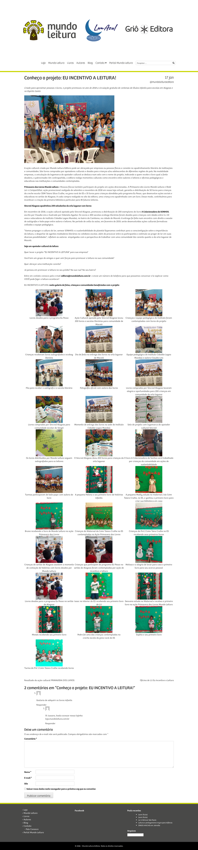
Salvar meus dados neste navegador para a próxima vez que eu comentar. (61, 788)
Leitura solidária (97, 674)
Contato (100, 62)
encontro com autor (64, 674)
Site (26, 783)
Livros (70, 62)
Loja (43, 62)
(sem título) (142, 814)
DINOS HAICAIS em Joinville (149, 825)
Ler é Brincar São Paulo (147, 820)
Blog (90, 62)
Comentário (30, 738)
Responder (41, 704)
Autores (80, 62)
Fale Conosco (32, 829)
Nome (27, 771)
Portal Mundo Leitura (121, 62)
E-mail (28, 777)
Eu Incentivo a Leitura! (81, 674)
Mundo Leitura (56, 62)
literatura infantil (111, 674)
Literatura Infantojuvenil (128, 674)
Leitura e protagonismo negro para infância (155, 822)
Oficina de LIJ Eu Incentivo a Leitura (157, 680)
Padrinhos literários (152, 674)
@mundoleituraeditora (162, 81)
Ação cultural (50, 674)
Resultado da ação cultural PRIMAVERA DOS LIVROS (49, 680)
